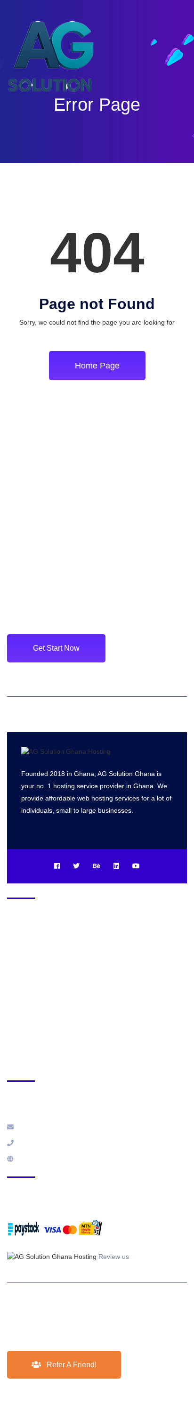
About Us (20, 1003)
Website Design (30, 1041)
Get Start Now (56, 648)
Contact (18, 1061)
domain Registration (37, 964)
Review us (113, 1256)
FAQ (13, 984)
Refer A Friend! (71, 1365)
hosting (18, 945)
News (15, 1022)
